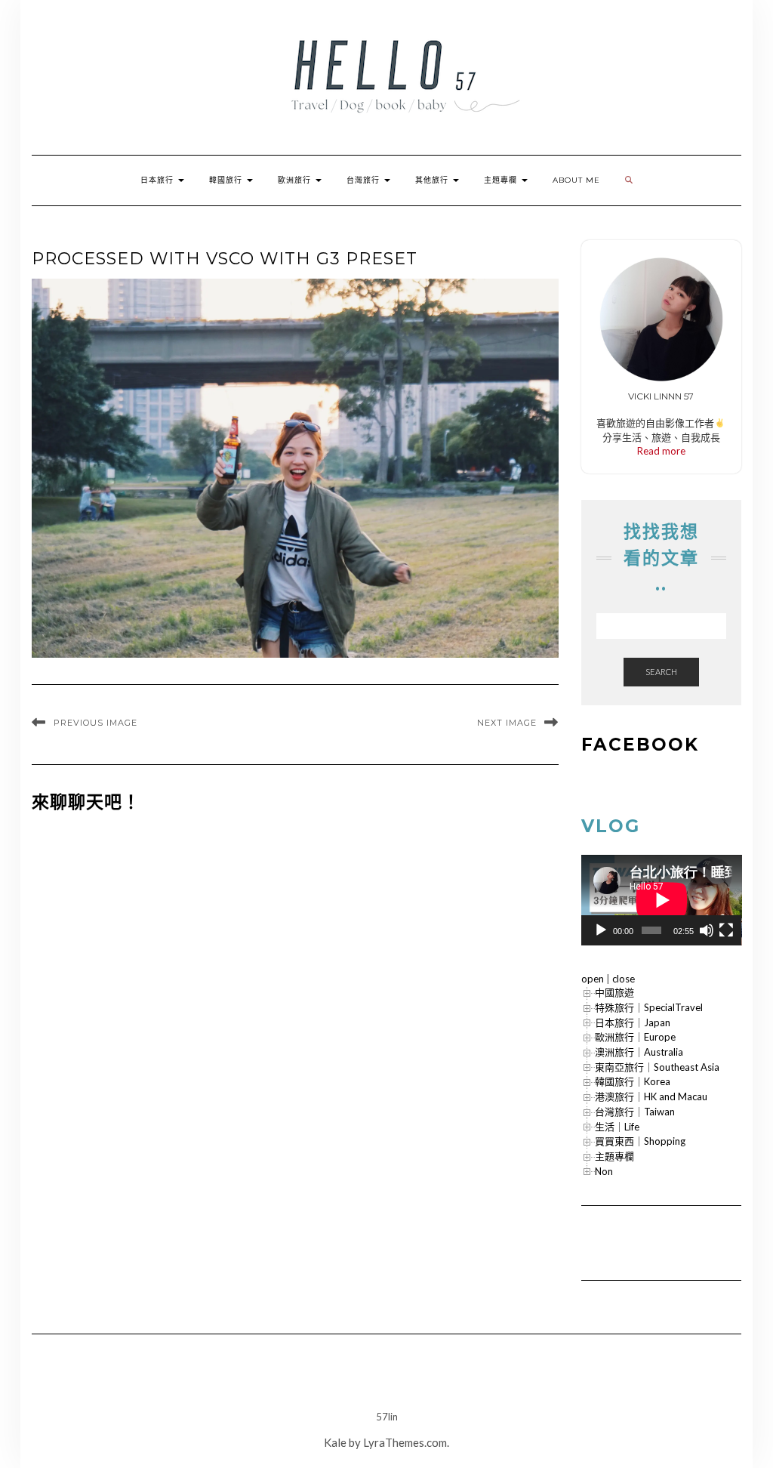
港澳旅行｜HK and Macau (651, 1096)
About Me (576, 180)
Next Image (507, 722)
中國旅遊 (614, 992)
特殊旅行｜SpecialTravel (649, 1007)
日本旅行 (158, 180)
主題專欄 (502, 180)
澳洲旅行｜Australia (639, 1052)
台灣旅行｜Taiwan (635, 1112)
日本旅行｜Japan (632, 1022)
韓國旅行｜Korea (632, 1081)
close (623, 979)
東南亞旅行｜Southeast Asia (657, 1067)
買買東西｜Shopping (640, 1141)
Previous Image (95, 722)
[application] (661, 900)
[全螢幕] (726, 930)
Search (661, 672)
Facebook (640, 744)
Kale (335, 1442)
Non (604, 1171)
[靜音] (706, 930)
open (592, 979)
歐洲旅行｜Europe (635, 1037)
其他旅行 (433, 180)
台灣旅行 (364, 180)
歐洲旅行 (296, 180)
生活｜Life (617, 1127)
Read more (661, 451)
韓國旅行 (227, 180)
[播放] (600, 930)
